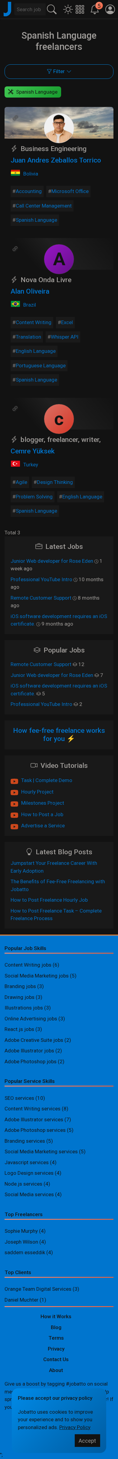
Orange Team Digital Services (39, 1289)
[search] (52, 8)
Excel (67, 322)
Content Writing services (33, 1109)
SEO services (19, 1098)
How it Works (56, 1316)
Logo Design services (29, 1173)
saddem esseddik (25, 1252)
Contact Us (56, 1359)
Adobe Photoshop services (35, 1130)
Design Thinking (55, 482)
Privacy (56, 1349)
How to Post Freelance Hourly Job (49, 900)
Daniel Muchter (21, 1300)
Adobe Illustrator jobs (29, 1051)
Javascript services (27, 1162)
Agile (21, 482)
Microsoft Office (70, 191)
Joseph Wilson (21, 1242)
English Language (36, 351)
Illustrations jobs (24, 1008)
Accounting (29, 191)
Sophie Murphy (21, 1231)
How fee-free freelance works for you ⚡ (59, 734)
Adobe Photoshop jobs (31, 1061)
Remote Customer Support (41, 598)
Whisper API (64, 337)
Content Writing (33, 322)
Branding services (25, 1141)
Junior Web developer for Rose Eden (52, 561)
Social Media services (29, 1194)
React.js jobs (19, 1029)
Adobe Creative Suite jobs (34, 1040)
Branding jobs (20, 986)
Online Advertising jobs (31, 1019)
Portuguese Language (41, 365)
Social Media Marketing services (41, 1151)
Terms (56, 1338)
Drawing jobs (19, 997)
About (56, 1370)
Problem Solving (34, 497)
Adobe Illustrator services (34, 1119)
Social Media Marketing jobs (37, 976)
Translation (28, 337)
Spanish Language (36, 220)
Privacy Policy (74, 1427)
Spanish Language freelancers (59, 41)
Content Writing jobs (28, 965)
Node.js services (23, 1184)
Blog (56, 1327)
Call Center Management (44, 206)
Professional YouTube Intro (41, 579)
